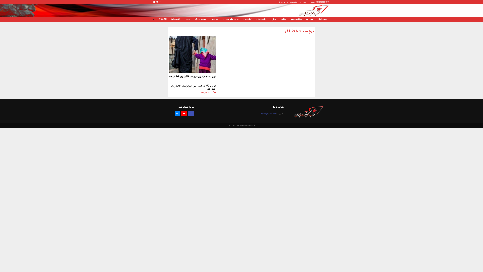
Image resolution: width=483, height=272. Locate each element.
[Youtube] (184, 113)
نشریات (215, 19)
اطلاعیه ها (262, 19)
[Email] (177, 113)
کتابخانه (248, 19)
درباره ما (282, 2)
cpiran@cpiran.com (268, 114)
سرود (188, 19)
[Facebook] (191, 113)
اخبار (274, 19)
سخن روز (309, 19)
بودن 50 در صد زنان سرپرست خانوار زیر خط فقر (193, 87)
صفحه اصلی (322, 19)
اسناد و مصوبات (292, 2)
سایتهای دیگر (200, 19)
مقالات (283, 19)
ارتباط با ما (175, 19)
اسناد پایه (303, 2)
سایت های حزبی (231, 19)
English (163, 19)
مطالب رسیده (296, 19)
